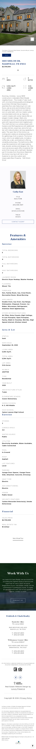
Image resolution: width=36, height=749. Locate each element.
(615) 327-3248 (19, 635)
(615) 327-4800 (19, 633)
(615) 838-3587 (18, 205)
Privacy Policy (26, 698)
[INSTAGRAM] (20, 677)
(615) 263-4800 (19, 651)
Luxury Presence (18, 689)
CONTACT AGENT (18, 222)
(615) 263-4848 (19, 653)
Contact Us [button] (18, 600)
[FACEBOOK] (15, 677)
